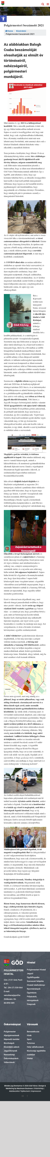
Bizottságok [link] (9, 1043)
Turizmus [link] (31, 1043)
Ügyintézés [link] (32, 993)
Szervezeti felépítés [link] (35, 981)
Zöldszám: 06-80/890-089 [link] (10, 1001)
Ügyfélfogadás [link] (33, 977)
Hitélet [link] (30, 1058)
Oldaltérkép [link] (38, 1088)
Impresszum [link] (36, 1091)
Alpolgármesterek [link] (11, 1035)
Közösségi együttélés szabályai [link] (36, 1053)
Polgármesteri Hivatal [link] (36, 970)
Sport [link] (29, 1039)
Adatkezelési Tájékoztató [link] (19, 1091)
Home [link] (10, 31)
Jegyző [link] (30, 973)
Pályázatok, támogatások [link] (32, 998)
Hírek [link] (29, 1035)
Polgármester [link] (10, 1031)
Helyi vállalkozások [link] (35, 1047)
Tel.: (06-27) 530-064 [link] (13, 987)
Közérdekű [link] (21, 31)
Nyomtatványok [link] (33, 989)
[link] (3, 18)
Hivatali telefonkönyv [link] (36, 985)
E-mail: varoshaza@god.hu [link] (12, 993)
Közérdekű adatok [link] (11, 1047)
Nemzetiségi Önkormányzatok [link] (11, 1056)
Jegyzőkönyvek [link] (10, 1051)
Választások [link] (9, 1062)
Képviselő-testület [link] (11, 1039)
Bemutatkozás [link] (33, 1031)
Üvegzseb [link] (31, 1004)
